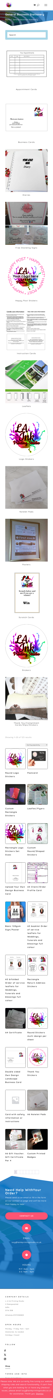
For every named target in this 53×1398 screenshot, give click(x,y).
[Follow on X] (26, 1355)
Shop (7, 1366)
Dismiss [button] (39, 1394)
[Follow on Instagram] (26, 1359)
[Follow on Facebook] (26, 1351)
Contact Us (26, 1216)
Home (7, 19)
